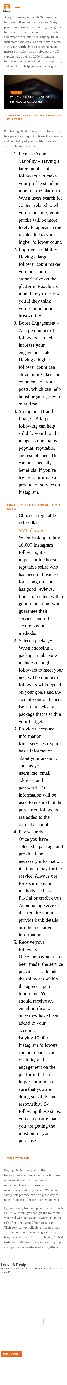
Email (6, 1320)
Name (6, 1310)
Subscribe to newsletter (19, 1344)
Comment (8, 1279)
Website (6, 1330)
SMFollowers (32, 530)
